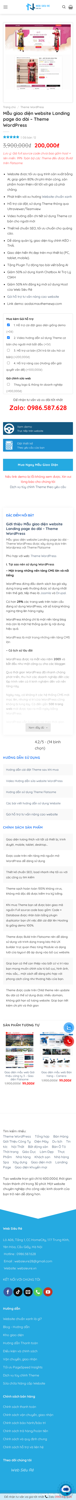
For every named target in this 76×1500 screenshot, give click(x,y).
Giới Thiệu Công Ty (17, 1141)
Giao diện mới (41, 1162)
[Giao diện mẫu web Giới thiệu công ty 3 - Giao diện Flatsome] (19, 1053)
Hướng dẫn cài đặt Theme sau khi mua (32, 769)
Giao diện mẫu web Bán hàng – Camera (56, 1073)
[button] (5, 7)
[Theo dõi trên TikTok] (17, 1291)
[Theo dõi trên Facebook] (8, 1291)
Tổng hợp (42, 1136)
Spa (6, 1162)
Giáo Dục (29, 1152)
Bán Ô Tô (59, 1147)
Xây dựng (20, 1162)
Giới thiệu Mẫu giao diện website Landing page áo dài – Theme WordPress (34, 529)
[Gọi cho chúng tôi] (38, 1291)
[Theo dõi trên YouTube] (47, 1291)
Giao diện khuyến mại (31, 1167)
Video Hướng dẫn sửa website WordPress (34, 781)
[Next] (20, 93)
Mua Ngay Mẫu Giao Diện (38, 465)
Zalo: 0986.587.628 (38, 408)
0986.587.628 (26, 1254)
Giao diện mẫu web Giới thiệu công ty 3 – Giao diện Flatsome (19, 1075)
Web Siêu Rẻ (22, 1470)
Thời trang (10, 1152)
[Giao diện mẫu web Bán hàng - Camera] (56, 1053)
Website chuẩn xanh (57, 197)
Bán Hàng (60, 1136)
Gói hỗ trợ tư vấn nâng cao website (33, 297)
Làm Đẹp (47, 1152)
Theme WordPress (32, 107)
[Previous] (9, 93)
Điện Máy (41, 1141)
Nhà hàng (23, 1157)
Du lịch (57, 1141)
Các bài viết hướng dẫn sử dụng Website (33, 803)
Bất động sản (38, 1147)
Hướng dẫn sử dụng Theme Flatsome (31, 792)
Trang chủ (9, 107)
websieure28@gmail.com (33, 1261)
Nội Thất (17, 1147)
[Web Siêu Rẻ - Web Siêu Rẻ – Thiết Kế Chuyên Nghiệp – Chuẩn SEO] (38, 7)
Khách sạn (42, 1157)
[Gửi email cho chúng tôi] (28, 1291)
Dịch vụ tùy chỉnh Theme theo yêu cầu (38, 487)
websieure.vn (26, 1268)
